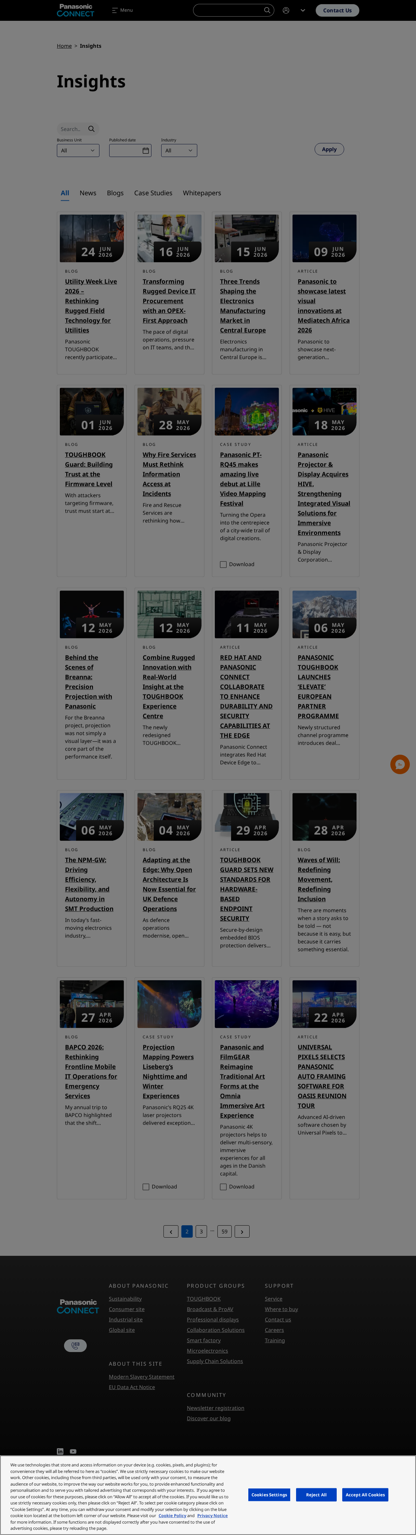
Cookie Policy (172, 1515)
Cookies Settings (269, 1494)
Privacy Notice (212, 1515)
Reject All (316, 1494)
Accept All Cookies (365, 1494)
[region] (208, 1495)
